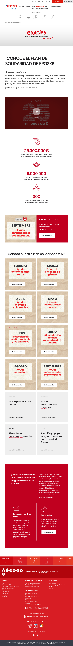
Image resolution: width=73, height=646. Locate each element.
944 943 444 (41, 571)
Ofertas (27, 6)
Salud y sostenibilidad (53, 6)
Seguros (53, 16)
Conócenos (39, 6)
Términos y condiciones (57, 642)
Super (20, 16)
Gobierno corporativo (8, 588)
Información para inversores (10, 586)
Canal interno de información (11, 590)
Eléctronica (28, 600)
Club (33, 6)
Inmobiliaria (5, 591)
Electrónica (28, 16)
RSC (3, 583)
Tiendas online (29, 585)
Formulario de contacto (32, 583)
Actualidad (43, 8)
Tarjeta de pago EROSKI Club (57, 585)
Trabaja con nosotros (8, 595)
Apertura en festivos (31, 595)
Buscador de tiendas (31, 593)
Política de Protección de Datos (45, 643)
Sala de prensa (6, 593)
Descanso (45, 16)
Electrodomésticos (31, 601)
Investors (4, 596)
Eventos (51, 588)
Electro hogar (36, 16)
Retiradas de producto (32, 586)
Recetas (35, 8)
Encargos (52, 586)
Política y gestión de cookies (25, 643)
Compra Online (36, 12)
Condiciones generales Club (15, 642)
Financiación (53, 583)
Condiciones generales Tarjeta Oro (37, 642)
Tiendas (21, 6)
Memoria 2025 (6, 585)
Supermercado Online (32, 596)
